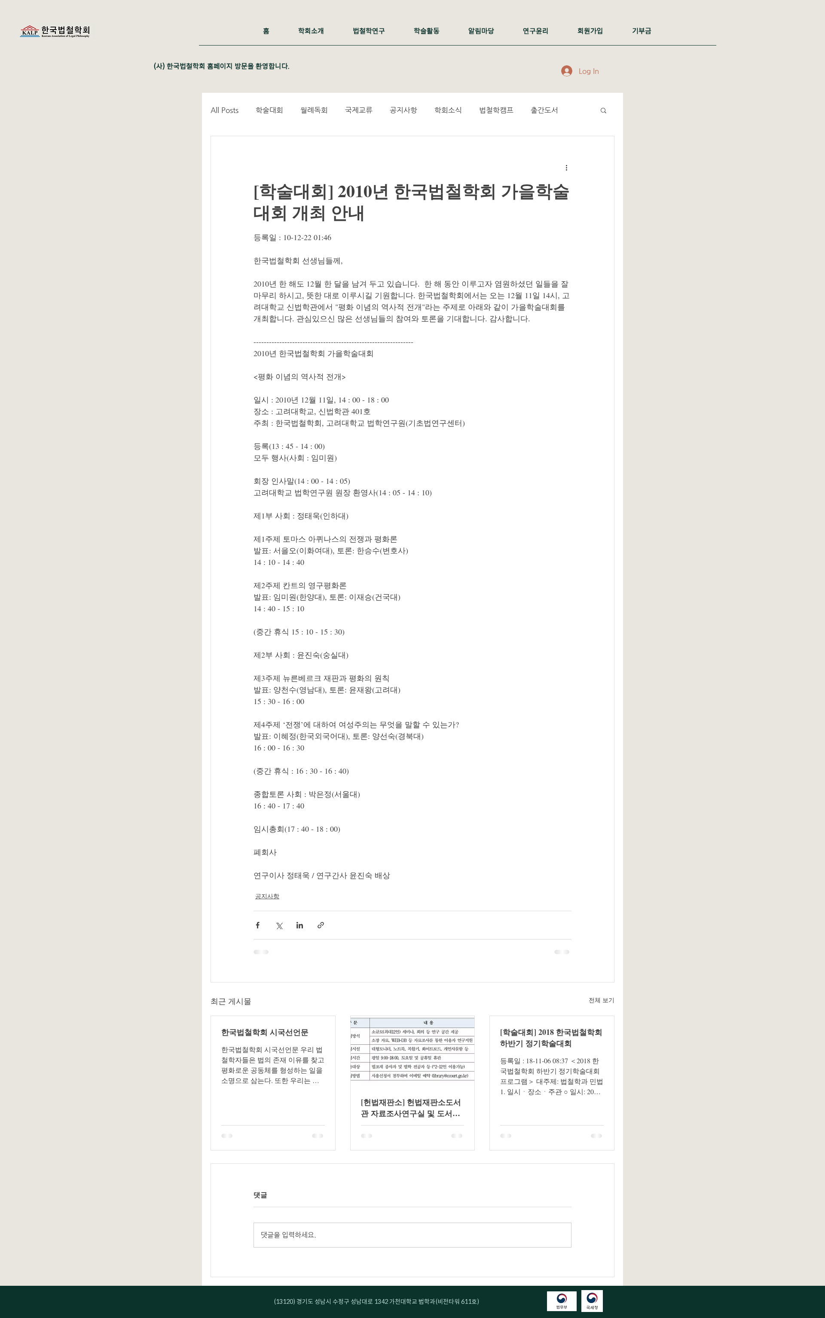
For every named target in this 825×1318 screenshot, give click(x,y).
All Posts (224, 110)
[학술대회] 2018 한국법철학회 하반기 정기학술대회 (551, 1037)
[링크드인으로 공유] (300, 925)
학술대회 (269, 110)
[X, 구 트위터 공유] (279, 925)
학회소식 (448, 110)
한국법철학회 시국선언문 (265, 1031)
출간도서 (544, 110)
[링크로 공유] (321, 925)
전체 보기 (601, 1000)
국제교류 (359, 110)
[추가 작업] (566, 167)
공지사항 (403, 110)
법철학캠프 (496, 110)
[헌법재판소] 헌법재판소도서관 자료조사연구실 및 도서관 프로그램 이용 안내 (411, 1107)
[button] (603, 110)
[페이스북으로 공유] (258, 925)
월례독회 (314, 110)
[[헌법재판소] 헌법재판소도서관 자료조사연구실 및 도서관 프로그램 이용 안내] (413, 1051)
